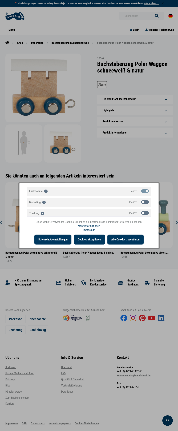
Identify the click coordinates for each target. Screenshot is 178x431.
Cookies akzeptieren (89, 239)
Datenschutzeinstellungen (53, 239)
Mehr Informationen (89, 225)
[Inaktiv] (145, 202)
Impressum (89, 230)
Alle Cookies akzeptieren (125, 239)
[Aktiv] (145, 191)
